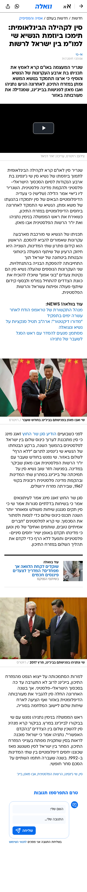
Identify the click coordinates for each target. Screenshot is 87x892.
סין (81, 774)
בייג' (19, 774)
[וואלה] (43, 6)
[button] (67, 6)
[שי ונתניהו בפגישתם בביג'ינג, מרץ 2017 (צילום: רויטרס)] (43, 632)
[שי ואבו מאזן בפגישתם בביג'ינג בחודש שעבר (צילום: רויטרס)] (43, 392)
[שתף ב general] (7, 6)
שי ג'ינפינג (70, 774)
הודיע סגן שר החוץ (39, 434)
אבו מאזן (30, 774)
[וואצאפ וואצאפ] (17, 6)
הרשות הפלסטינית (50, 774)
